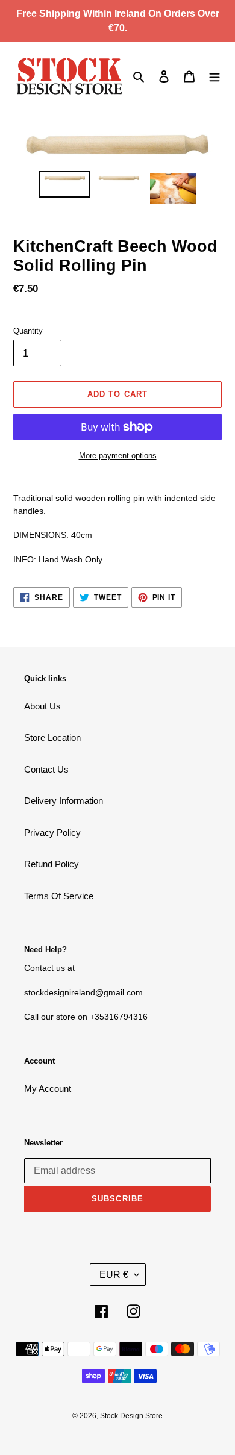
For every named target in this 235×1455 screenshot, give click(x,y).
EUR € (113, 1275)
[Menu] (214, 76)
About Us (42, 706)
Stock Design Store (131, 1416)
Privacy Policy (52, 832)
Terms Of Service (58, 896)
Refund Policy (51, 864)
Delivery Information (63, 801)
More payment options (118, 455)
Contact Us (46, 769)
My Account (47, 1088)
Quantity (28, 330)
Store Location (52, 737)
